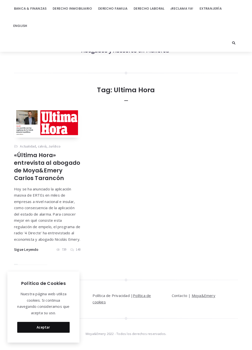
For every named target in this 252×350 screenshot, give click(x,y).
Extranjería (211, 8)
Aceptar (43, 327)
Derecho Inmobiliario (72, 8)
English (20, 25)
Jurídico (54, 146)
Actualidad (28, 146)
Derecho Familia (112, 8)
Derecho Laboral (149, 8)
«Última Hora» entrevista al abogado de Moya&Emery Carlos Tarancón (47, 166)
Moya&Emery (203, 295)
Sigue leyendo (26, 249)
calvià (42, 146)
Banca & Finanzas (30, 8)
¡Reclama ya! (182, 8)
